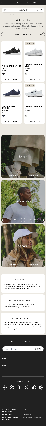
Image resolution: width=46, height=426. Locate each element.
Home (5, 15)
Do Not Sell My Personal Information (10, 418)
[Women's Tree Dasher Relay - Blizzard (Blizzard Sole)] (26, 74)
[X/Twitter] (26, 387)
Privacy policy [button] (7, 414)
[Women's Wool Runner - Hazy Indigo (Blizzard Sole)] (3, 116)
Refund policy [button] (28, 410)
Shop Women (33, 175)
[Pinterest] (12, 387)
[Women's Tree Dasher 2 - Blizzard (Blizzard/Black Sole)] (26, 116)
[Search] (37, 10)
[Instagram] (5, 387)
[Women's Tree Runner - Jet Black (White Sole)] (3, 74)
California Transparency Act (32, 417)
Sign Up (38, 349)
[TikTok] (33, 387)
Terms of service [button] (28, 414)
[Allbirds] (23, 10)
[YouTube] (40, 387)
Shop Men (12, 175)
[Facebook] (19, 387)
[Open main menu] (5, 10)
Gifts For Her (14, 15)
